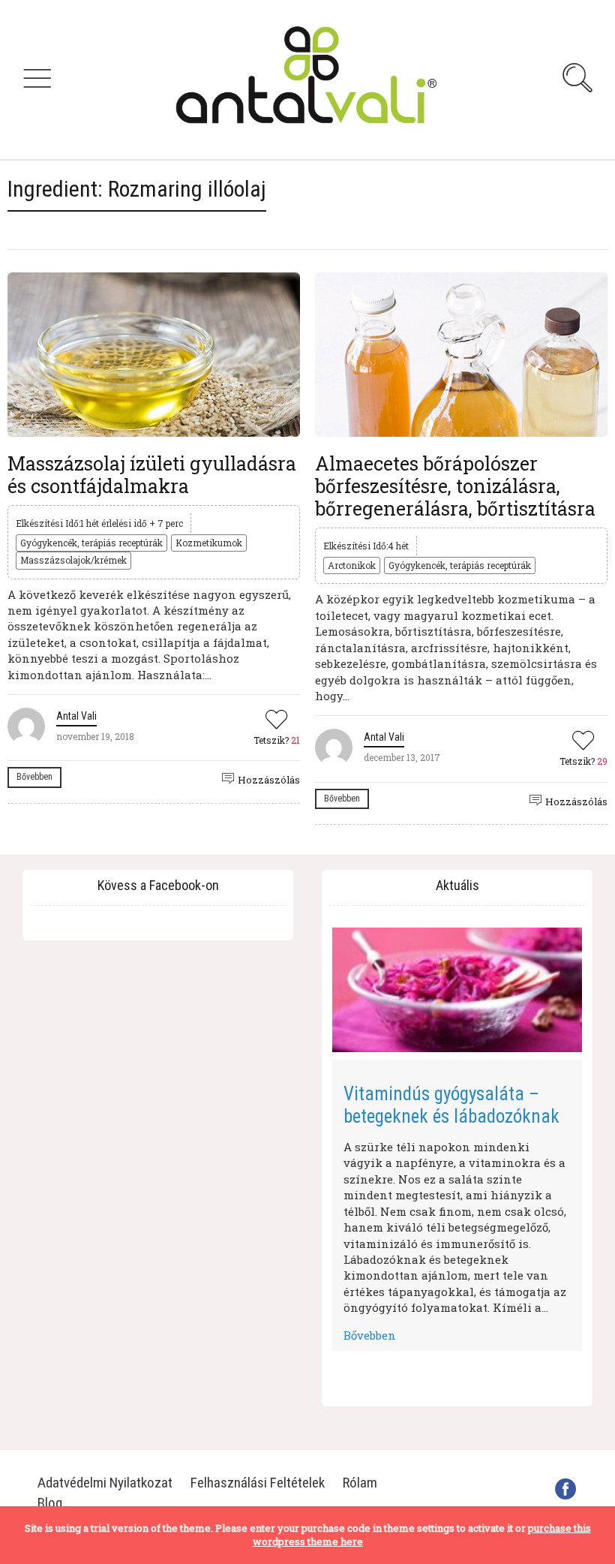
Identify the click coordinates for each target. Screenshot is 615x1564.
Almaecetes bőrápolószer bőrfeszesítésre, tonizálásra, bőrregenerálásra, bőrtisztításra (455, 486)
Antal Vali (76, 716)
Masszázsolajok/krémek (73, 560)
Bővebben (34, 776)
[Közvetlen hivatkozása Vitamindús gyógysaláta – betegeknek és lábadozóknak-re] (457, 990)
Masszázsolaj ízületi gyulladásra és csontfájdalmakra (152, 474)
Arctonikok (352, 565)
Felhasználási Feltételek (257, 1482)
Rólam (360, 1482)
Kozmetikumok (209, 543)
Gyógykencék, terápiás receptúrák (91, 543)
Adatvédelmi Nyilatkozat (105, 1482)
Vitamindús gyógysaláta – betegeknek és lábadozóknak (452, 1105)
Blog (50, 1502)
